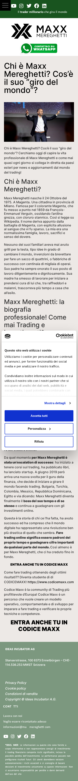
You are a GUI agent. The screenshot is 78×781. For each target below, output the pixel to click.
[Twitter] (29, 6)
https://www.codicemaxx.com (51, 582)
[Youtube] (13, 6)
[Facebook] (36, 6)
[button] (5, 5)
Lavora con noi (12, 716)
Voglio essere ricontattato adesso (24, 721)
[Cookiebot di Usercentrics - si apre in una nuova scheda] (56, 336)
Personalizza (37, 428)
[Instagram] (21, 6)
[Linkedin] (44, 6)
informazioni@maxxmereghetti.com (26, 727)
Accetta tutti (39, 415)
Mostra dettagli (55, 403)
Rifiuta (39, 441)
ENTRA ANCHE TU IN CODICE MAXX (39, 564)
